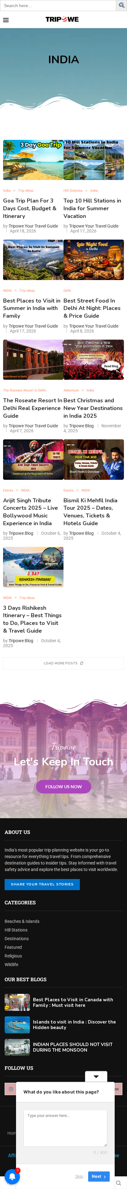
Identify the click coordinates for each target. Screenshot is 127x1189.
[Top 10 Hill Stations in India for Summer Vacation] (93, 160)
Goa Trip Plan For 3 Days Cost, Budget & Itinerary (29, 208)
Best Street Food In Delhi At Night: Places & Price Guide (92, 308)
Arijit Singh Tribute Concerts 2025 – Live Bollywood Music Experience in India (30, 512)
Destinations (17, 938)
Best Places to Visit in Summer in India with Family (31, 308)
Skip (79, 1176)
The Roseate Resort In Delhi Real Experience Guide (32, 408)
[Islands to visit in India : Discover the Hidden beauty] (17, 1024)
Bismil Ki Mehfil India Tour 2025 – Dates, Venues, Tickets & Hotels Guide (90, 512)
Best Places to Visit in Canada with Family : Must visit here (73, 1002)
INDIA (63, 59)
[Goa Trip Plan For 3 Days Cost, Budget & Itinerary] (33, 160)
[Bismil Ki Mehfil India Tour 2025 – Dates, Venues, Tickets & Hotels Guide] (93, 459)
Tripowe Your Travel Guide (33, 226)
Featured (13, 947)
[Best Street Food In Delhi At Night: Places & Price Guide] (93, 260)
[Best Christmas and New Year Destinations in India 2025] (93, 360)
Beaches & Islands (22, 921)
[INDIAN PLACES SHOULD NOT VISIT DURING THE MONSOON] (17, 1047)
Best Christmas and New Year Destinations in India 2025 (93, 408)
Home (13, 1133)
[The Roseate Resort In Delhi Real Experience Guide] (33, 360)
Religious (13, 956)
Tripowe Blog (81, 425)
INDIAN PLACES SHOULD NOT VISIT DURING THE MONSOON (73, 1047)
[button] (122, 4)
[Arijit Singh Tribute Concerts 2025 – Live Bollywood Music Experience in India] (33, 459)
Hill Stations (16, 930)
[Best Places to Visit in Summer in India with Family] (33, 260)
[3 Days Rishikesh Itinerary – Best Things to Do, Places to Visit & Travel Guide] (33, 567)
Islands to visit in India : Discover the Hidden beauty (74, 1025)
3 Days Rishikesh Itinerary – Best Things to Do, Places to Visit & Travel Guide (32, 619)
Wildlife (11, 964)
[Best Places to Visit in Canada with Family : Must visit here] (17, 1002)
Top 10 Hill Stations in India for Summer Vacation (92, 208)
